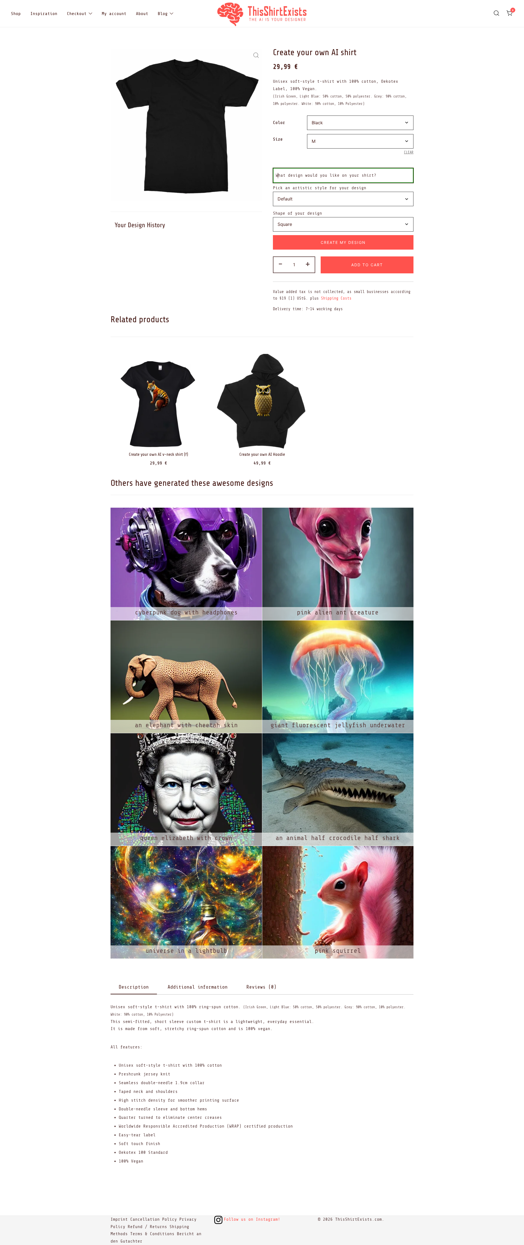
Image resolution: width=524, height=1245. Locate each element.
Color (279, 122)
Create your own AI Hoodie (262, 454)
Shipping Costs (336, 298)
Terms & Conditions (152, 1233)
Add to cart (367, 264)
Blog (163, 13)
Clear (408, 152)
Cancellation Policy (153, 1219)
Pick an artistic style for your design (319, 187)
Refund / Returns (147, 1226)
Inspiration (43, 13)
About (142, 13)
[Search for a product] (496, 13)
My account (114, 13)
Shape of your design (297, 213)
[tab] (134, 987)
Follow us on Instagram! (252, 1219)
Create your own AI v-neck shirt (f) (158, 454)
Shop (16, 13)
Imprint (119, 1219)
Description (134, 987)
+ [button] (307, 264)
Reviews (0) (261, 987)
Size (278, 139)
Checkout (77, 13)
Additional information (198, 987)
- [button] (280, 264)
